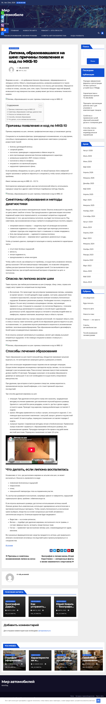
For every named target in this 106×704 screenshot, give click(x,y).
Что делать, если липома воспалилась (22, 119)
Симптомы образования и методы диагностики (25, 112)
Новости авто (30, 30)
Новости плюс (88, 314)
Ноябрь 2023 (88, 249)
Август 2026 (88, 150)
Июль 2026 (87, 156)
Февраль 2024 (88, 244)
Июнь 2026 (87, 161)
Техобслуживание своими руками (20, 36)
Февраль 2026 (88, 178)
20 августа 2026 (13, 664)
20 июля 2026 (38, 664)
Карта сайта (100, 696)
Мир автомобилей (12, 15)
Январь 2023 (88, 255)
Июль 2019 (87, 282)
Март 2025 (87, 200)
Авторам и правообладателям (85, 696)
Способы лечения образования (19, 117)
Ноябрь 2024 (88, 211)
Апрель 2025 (88, 194)
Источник (9, 545)
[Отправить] (2, 33)
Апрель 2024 (88, 233)
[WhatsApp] (2, 13)
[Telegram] (2, 17)
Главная (15, 30)
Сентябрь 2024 (89, 216)
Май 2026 (87, 167)
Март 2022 (87, 266)
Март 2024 (87, 238)
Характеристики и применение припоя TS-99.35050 (91, 95)
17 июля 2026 (64, 664)
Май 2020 (87, 276)
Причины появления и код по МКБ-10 (21, 109)
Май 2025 (87, 189)
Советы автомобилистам (53, 36)
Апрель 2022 (88, 260)
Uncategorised (13, 48)
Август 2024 (88, 222)
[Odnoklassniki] (2, 29)
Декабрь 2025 (88, 183)
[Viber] (2, 25)
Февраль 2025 (88, 205)
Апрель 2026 (88, 172)
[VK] (2, 21)
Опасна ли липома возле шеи (19, 114)
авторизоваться (44, 631)
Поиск (86, 47)
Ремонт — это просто (51, 30)
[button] (98, 33)
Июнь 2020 (87, 271)
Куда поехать (77, 36)
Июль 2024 (87, 227)
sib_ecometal (24, 68)
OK (98, 700)
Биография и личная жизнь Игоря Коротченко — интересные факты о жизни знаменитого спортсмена (57, 559)
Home (72, 696)
